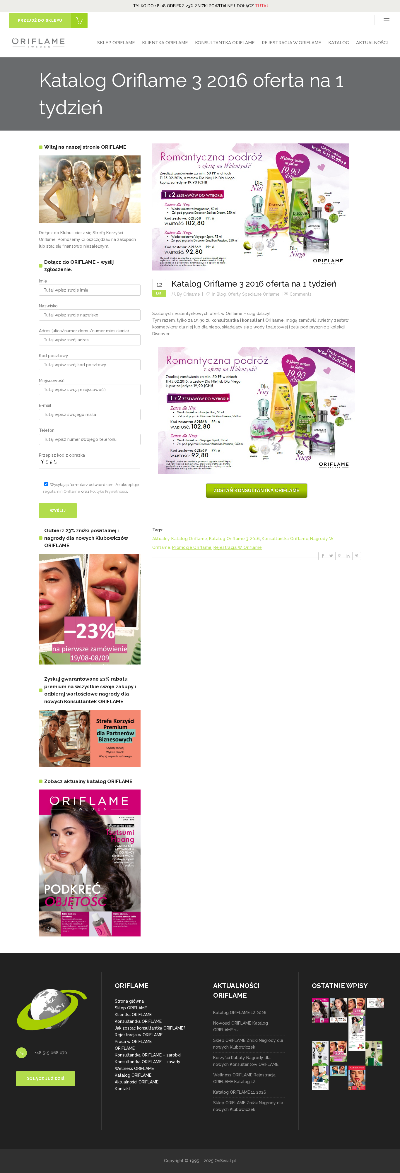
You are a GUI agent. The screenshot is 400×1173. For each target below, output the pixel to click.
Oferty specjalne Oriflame (254, 294)
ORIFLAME (125, 1048)
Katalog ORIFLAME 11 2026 (239, 1092)
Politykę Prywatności (108, 491)
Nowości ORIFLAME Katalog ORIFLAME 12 (240, 1026)
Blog (221, 294)
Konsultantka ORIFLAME (138, 1021)
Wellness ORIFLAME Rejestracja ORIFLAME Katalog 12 (244, 1078)
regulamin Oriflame (61, 491)
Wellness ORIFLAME (134, 1068)
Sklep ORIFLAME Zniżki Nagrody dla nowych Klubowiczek (248, 1043)
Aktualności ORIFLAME (136, 1082)
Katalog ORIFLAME (133, 1075)
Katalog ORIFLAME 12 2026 (239, 1012)
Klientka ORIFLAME (133, 1014)
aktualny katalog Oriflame (179, 538)
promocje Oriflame (192, 547)
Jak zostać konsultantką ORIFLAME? (150, 1028)
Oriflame (191, 294)
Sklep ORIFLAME (131, 1008)
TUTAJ (261, 6)
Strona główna (129, 1001)
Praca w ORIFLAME (133, 1041)
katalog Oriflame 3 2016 (234, 538)
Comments (301, 294)
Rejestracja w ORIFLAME (139, 1034)
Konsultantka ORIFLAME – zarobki (148, 1055)
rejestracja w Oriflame (237, 547)
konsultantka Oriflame (285, 538)
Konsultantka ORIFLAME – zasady (147, 1061)
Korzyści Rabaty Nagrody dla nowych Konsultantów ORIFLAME (245, 1061)
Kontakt (122, 1088)
